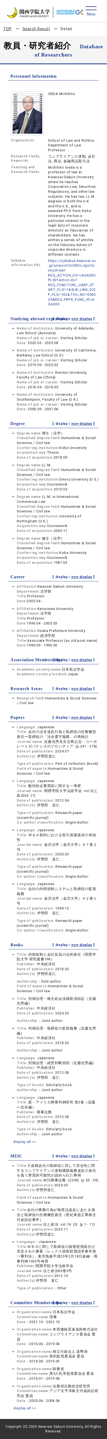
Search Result (36, 29)
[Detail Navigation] (91, 11)
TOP (7, 29)
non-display (81, 319)
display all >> (24, 1142)
